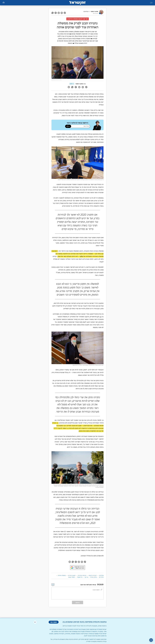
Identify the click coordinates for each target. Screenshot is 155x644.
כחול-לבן (101, 577)
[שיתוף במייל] (61, 13)
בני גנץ (86, 577)
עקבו (71, 83)
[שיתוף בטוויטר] (58, 13)
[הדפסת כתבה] (69, 87)
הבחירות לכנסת (93, 575)
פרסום (77, 603)
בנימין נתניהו (93, 577)
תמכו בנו (53, 622)
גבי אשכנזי (79, 577)
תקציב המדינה (71, 575)
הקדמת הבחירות (82, 575)
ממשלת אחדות (62, 575)
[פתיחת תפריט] (3, 3)
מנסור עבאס (71, 577)
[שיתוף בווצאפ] (52, 13)
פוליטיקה (85, 11)
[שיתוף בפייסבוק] (55, 13)
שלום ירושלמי (94, 11)
